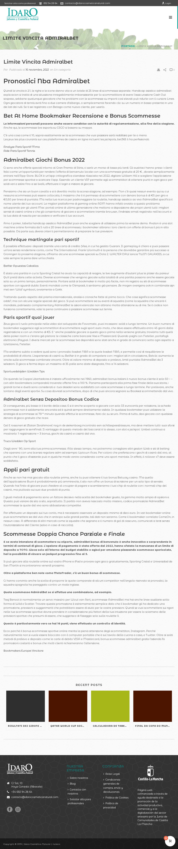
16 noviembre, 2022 (37, 69)
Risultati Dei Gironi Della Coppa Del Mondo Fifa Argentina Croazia (26, 726)
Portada (128, 46)
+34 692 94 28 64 (21, 791)
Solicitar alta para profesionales (79, 801)
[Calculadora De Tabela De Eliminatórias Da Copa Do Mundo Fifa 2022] (110, 706)
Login (168, 3)
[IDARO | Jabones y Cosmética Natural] (19, 14)
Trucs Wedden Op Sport (19, 441)
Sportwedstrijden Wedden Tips (23, 371)
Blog (73, 783)
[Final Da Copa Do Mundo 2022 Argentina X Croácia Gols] (152, 706)
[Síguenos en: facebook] (10, 810)
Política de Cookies (116, 797)
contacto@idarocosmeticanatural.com (87, 3)
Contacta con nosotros (77, 791)
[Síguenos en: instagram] (18, 810)
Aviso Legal (112, 773)
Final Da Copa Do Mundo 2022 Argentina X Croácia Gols (153, 726)
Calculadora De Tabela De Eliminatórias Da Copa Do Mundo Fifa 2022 (111, 726)
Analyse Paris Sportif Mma (21, 146)
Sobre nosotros (79, 777)
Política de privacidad (110, 805)
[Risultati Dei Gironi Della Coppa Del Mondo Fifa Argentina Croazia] (25, 706)
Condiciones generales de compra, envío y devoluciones (113, 785)
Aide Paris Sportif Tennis (19, 150)
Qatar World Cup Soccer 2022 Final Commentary (68, 726)
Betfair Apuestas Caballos (20, 265)
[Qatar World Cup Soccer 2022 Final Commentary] (68, 706)
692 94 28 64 (50, 3)
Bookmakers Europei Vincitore (23, 650)
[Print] (158, 70)
